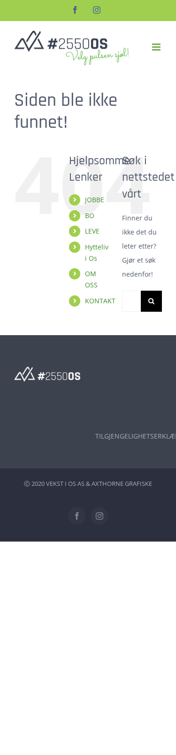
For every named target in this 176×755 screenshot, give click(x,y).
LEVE (92, 231)
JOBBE (94, 199)
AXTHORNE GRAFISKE (122, 483)
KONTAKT (100, 300)
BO (89, 215)
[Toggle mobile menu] (157, 47)
